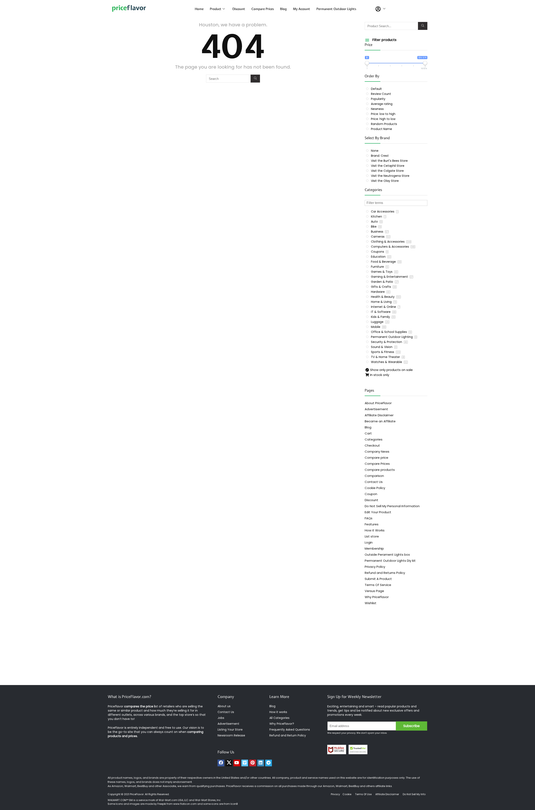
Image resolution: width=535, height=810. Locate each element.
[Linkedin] (260, 763)
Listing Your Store (230, 729)
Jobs (221, 718)
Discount (238, 9)
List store (372, 536)
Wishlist (370, 603)
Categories (373, 439)
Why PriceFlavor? (281, 724)
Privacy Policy (375, 566)
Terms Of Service (378, 585)
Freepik (161, 804)
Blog (283, 9)
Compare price (376, 457)
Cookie (347, 794)
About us (224, 706)
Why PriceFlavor (377, 597)
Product (215, 9)
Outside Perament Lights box (387, 554)
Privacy (336, 794)
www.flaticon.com (185, 804)
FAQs (368, 518)
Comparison (374, 476)
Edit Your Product (378, 512)
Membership (374, 548)
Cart (368, 433)
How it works (278, 712)
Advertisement (376, 409)
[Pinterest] (252, 763)
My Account (301, 9)
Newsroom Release (231, 735)
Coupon (371, 494)
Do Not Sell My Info (414, 794)
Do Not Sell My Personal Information (392, 506)
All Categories (279, 718)
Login (369, 542)
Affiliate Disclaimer (379, 415)
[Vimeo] (244, 763)
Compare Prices (262, 9)
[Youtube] (236, 763)
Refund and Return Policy (287, 735)
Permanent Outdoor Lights (336, 9)
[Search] (255, 79)
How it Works (375, 530)
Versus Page (374, 591)
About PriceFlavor (378, 403)
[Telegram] (268, 763)
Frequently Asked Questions (289, 729)
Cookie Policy (375, 488)
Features (371, 524)
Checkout (372, 445)
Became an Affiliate (380, 421)
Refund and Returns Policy (385, 573)
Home (199, 9)
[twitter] (228, 763)
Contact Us (374, 482)
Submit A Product (378, 579)
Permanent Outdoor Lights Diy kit (390, 560)
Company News (377, 451)
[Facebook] (221, 763)
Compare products (380, 469)
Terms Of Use (363, 794)
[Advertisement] (267, 651)
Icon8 (234, 804)
